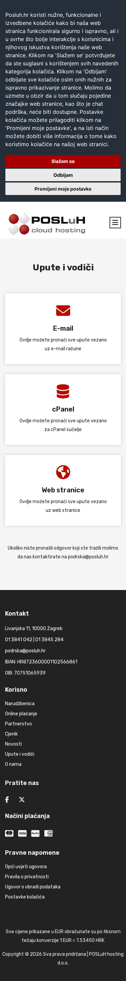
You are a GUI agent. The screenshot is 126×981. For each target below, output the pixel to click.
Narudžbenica (20, 704)
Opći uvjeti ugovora (26, 867)
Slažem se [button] (63, 161)
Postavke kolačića (25, 897)
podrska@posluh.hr (88, 557)
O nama (13, 764)
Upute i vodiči (19, 754)
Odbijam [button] (63, 175)
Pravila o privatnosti (27, 877)
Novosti (13, 744)
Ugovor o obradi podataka (32, 887)
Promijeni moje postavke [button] (63, 189)
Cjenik (11, 734)
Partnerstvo (18, 724)
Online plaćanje (21, 714)
